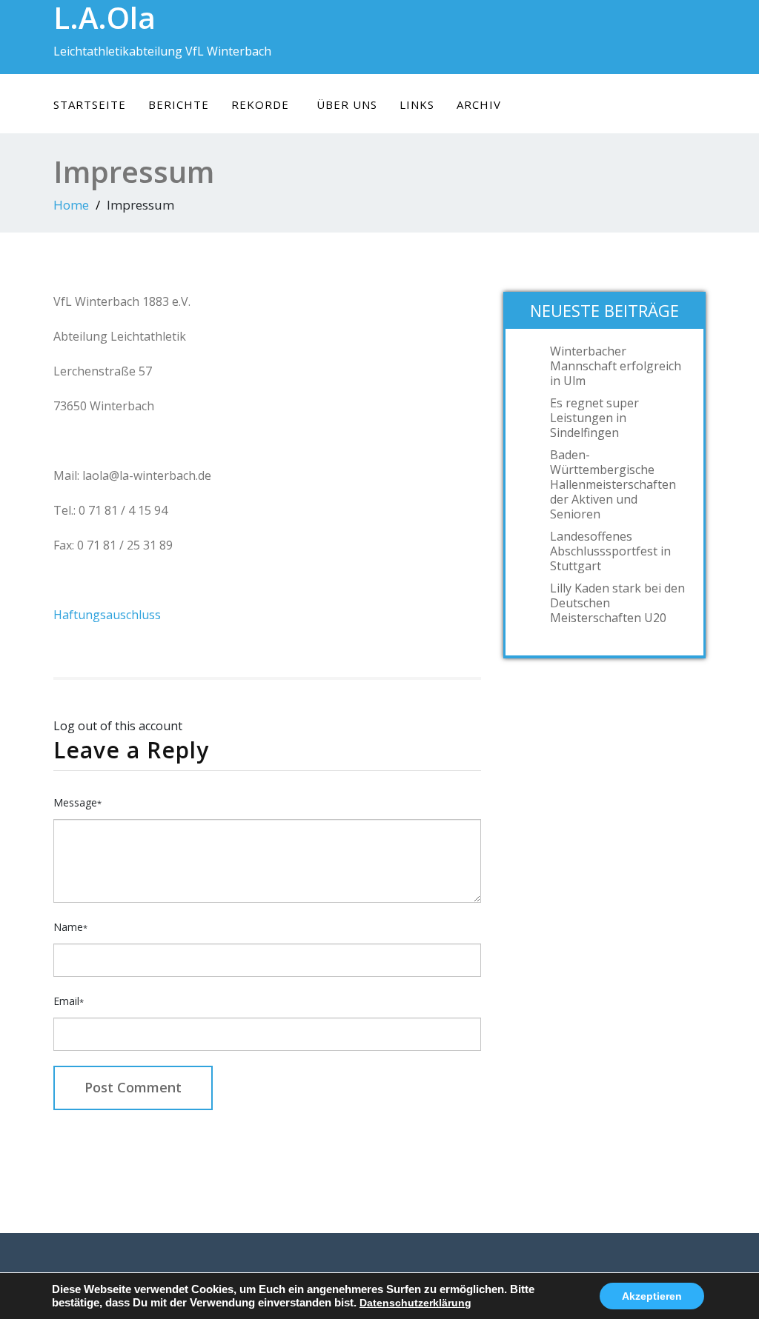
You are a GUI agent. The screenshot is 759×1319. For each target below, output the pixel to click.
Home (71, 204)
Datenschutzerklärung (415, 1303)
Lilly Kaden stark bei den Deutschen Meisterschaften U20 (617, 603)
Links (417, 104)
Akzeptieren (652, 1296)
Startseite (89, 104)
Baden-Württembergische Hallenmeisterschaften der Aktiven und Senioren (613, 484)
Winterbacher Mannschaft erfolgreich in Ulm (615, 366)
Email (68, 1001)
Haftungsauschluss (107, 615)
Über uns (346, 104)
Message (77, 802)
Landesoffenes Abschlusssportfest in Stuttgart (610, 551)
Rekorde (260, 104)
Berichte (178, 104)
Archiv (479, 104)
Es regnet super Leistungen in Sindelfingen (594, 417)
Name (70, 927)
